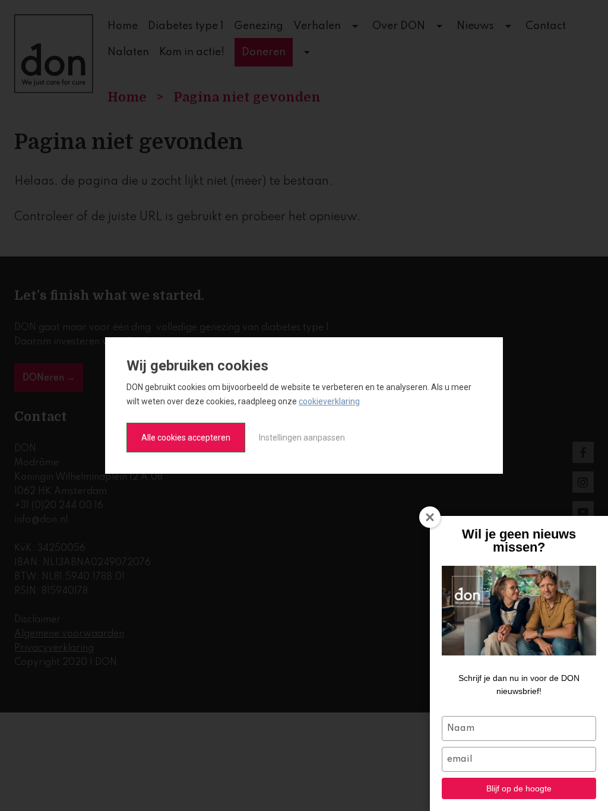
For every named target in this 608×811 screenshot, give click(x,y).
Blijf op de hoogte (519, 788)
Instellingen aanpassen (302, 437)
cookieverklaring (329, 401)
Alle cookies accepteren (185, 437)
